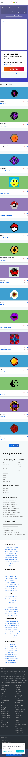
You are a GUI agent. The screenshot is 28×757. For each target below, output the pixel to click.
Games (4, 475)
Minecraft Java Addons (11, 629)
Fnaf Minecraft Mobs (10, 576)
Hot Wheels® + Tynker (8, 530)
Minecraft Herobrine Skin (11, 566)
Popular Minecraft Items (11, 650)
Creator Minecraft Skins (11, 555)
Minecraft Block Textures (11, 603)
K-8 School (18, 722)
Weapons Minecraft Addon (12, 625)
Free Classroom (19, 711)
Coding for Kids (7, 8)
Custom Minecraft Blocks (11, 598)
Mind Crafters (6, 492)
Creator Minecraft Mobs (11, 572)
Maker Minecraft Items (11, 648)
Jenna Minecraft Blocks (11, 615)
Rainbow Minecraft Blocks (11, 609)
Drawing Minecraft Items (11, 658)
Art (3, 462)
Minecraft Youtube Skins (11, 551)
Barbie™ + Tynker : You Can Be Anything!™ (12, 524)
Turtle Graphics (6, 481)
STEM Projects (19, 730)
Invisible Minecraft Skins (11, 547)
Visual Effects (6, 464)
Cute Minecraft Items (10, 662)
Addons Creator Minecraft (11, 621)
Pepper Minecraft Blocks (11, 611)
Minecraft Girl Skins (10, 563)
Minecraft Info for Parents (9, 514)
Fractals (4, 471)
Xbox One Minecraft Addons (12, 634)
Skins (19, 462)
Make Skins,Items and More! (9, 500)
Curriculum (18, 689)
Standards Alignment (20, 724)
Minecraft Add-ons (6, 719)
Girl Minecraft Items (10, 660)
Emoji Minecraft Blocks (11, 607)
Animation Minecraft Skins (12, 561)
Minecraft (16, 8)
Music (4, 479)
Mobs (19, 471)
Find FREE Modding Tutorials (9, 510)
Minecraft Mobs (5, 715)
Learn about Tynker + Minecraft (14, 16)
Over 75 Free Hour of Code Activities (11, 532)
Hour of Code (4, 726)
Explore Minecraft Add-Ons (9, 506)
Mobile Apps (4, 697)
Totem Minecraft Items (11, 654)
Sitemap (3, 699)
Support (3, 691)
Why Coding (18, 695)
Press (2, 693)
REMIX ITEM (14, 69)
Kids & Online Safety (6, 742)
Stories (4, 477)
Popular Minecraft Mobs (11, 578)
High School (18, 717)
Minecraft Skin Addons (11, 627)
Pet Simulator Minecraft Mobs (12, 584)
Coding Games (5, 708)
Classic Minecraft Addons (11, 638)
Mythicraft (5, 490)
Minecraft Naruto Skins (11, 557)
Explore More (14, 445)
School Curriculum (20, 709)
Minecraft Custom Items (11, 646)
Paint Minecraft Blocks (10, 601)
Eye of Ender (7, 64)
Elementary (18, 713)
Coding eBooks (5, 700)
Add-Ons (20, 466)
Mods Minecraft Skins (10, 549)
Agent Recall (5, 488)
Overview (17, 687)
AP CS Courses (19, 719)
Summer (17, 702)
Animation (5, 473)
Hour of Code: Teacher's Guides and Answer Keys (14, 534)
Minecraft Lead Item (10, 644)
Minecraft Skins (5, 711)
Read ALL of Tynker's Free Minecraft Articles (13, 516)
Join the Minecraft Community (10, 504)
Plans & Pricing (19, 699)
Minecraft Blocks (5, 717)
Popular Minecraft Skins (11, 553)
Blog (2, 687)
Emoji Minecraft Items (10, 652)
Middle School (19, 715)
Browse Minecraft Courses (9, 502)
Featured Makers (19, 697)
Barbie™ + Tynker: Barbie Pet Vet (10, 526)
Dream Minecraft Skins (11, 559)
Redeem (17, 693)
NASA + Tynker (6, 528)
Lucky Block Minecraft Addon (12, 623)
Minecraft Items (5, 721)
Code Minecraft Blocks (10, 613)
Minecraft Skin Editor (6, 713)
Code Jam (3, 724)
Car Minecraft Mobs (10, 582)
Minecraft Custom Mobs (11, 590)
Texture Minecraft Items (11, 656)
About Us (3, 689)
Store (2, 702)
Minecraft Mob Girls (10, 580)
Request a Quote (19, 732)
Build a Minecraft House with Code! (11, 508)
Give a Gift (18, 691)
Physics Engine (6, 469)
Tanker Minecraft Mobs (11, 586)
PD (16, 726)
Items (3, 10)
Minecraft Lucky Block (10, 605)
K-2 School (18, 721)
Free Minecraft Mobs (10, 588)
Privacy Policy (5, 740)
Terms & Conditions (6, 739)
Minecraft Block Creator (11, 596)
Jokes (4, 466)
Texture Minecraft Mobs (11, 574)
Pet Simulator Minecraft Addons (13, 632)
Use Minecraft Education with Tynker (11, 512)
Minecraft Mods (5, 722)
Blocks (19, 464)
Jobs (2, 695)
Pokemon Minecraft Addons (12, 636)
